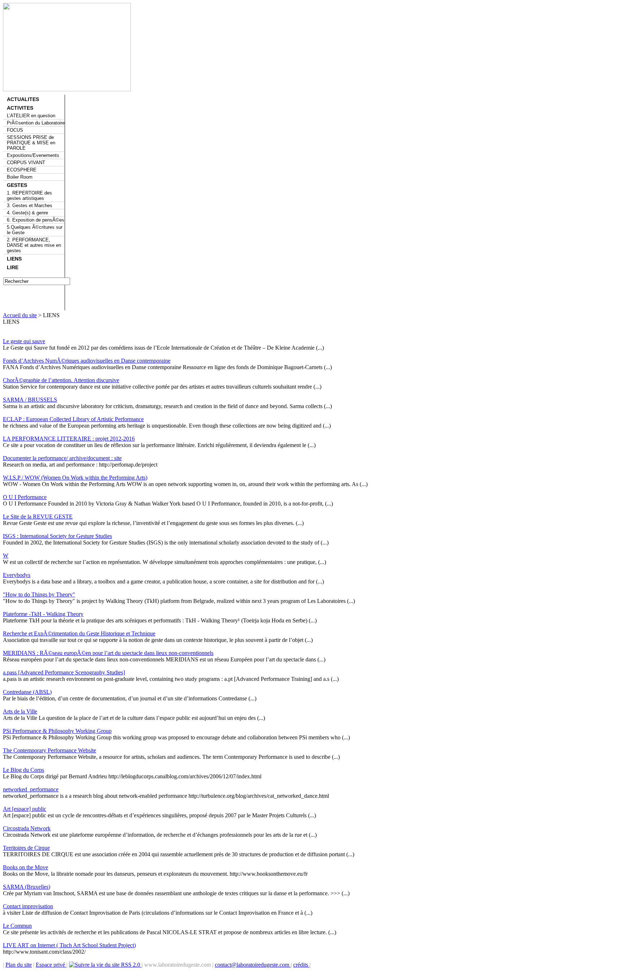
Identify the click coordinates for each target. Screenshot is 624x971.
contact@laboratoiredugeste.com (253, 965)
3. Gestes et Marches (29, 205)
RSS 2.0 (131, 965)
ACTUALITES (23, 99)
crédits (301, 965)
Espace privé (51, 965)
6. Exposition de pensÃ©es (35, 220)
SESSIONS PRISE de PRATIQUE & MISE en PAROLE (31, 143)
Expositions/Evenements (33, 155)
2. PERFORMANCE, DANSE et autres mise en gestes (34, 245)
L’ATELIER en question (31, 115)
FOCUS (15, 130)
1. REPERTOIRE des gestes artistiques (29, 195)
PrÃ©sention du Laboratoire (36, 123)
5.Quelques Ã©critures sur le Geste (34, 229)
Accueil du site (20, 315)
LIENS (14, 259)
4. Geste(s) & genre (27, 212)
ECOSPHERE (21, 169)
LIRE (12, 267)
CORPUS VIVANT (26, 162)
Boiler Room (19, 177)
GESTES (17, 185)
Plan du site (18, 965)
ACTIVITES (20, 108)
